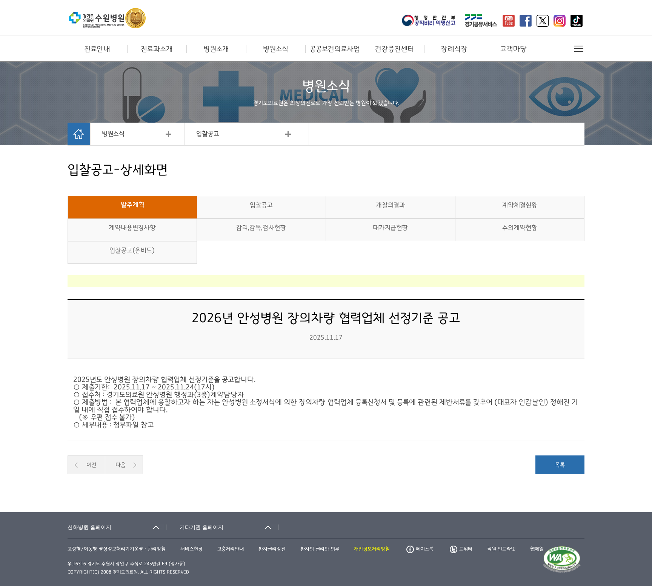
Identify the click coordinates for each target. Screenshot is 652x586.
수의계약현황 (519, 228)
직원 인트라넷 (501, 549)
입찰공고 (207, 134)
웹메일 (537, 549)
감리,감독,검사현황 (261, 228)
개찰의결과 (390, 205)
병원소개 (216, 49)
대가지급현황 (390, 228)
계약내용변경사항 (132, 228)
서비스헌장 (191, 549)
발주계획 (132, 204)
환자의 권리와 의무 (319, 549)
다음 (120, 465)
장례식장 (454, 49)
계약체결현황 (519, 205)
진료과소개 (157, 49)
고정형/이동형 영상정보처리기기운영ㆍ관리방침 (117, 549)
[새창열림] (430, 21)
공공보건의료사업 (335, 49)
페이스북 (424, 549)
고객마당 (513, 49)
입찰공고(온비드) (132, 250)
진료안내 (97, 49)
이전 (91, 465)
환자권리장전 (272, 549)
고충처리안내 (230, 549)
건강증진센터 (394, 49)
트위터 (465, 549)
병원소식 (275, 49)
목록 (560, 465)
